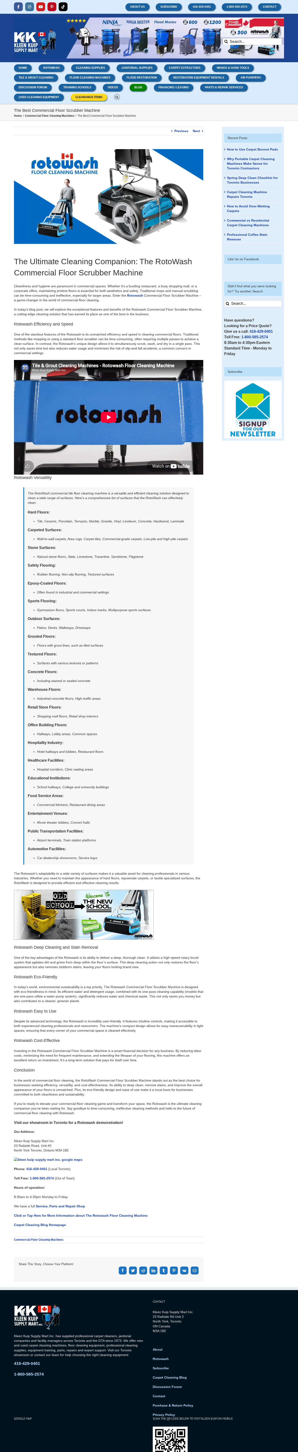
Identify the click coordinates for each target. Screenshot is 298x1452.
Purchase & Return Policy (173, 1405)
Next (196, 131)
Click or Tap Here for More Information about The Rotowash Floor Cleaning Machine (81, 1215)
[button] (117, 97)
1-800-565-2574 (42, 1178)
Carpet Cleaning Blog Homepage (40, 1225)
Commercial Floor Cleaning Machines (39, 1239)
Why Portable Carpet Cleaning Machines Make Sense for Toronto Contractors (251, 163)
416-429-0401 (36, 1169)
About (158, 1349)
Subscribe (161, 1368)
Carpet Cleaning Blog (170, 1377)
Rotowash (135, 295)
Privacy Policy (164, 1415)
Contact (159, 1396)
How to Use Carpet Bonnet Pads (252, 149)
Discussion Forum (167, 1387)
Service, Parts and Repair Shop (60, 1206)
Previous (181, 131)
